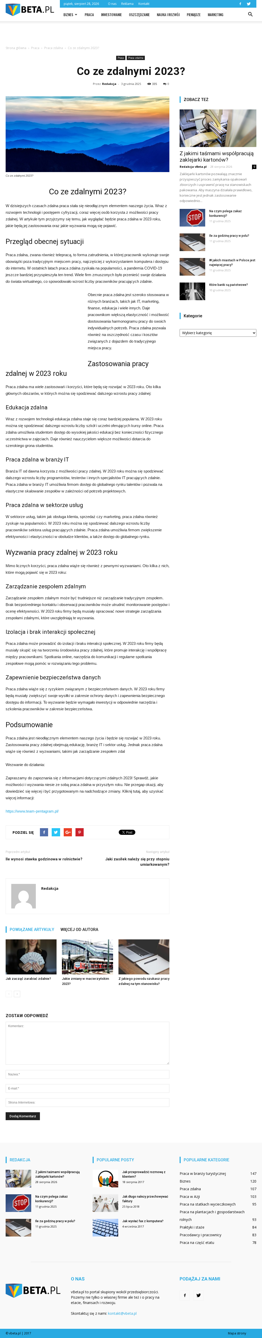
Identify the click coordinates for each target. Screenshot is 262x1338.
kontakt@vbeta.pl (122, 1313)
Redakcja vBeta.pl (193, 166)
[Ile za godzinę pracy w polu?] (192, 242)
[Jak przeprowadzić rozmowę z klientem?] (105, 1178)
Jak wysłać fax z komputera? (142, 1221)
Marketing (215, 14)
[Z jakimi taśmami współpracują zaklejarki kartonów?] (218, 128)
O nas (112, 4)
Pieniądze (194, 14)
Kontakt (143, 4)
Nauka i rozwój (168, 14)
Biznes (68, 14)
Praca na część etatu (197, 1242)
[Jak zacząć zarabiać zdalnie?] (31, 956)
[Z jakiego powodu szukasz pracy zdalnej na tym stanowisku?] (143, 956)
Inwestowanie (111, 14)
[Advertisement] (131, 35)
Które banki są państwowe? (228, 285)
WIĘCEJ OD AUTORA (79, 929)
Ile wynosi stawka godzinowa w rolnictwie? (44, 859)
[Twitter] (249, 4)
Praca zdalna (135, 58)
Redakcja (109, 84)
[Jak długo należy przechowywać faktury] (105, 1203)
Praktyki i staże (192, 1227)
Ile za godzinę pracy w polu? (229, 236)
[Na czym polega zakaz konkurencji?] (192, 218)
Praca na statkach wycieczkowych (208, 1204)
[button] (250, 14)
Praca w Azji (190, 1196)
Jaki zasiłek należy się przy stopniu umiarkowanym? (137, 862)
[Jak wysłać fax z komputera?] (105, 1227)
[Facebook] (240, 4)
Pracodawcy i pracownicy (200, 1234)
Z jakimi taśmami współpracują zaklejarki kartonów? (217, 156)
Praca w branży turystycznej (203, 1173)
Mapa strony (237, 1333)
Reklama (127, 4)
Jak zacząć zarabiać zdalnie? (28, 979)
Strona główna (16, 48)
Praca (89, 14)
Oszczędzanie (139, 14)
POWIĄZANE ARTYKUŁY (32, 929)
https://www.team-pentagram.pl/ (32, 811)
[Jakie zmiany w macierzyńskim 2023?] (87, 956)
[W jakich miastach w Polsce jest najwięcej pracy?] (192, 267)
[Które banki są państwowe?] (192, 291)
